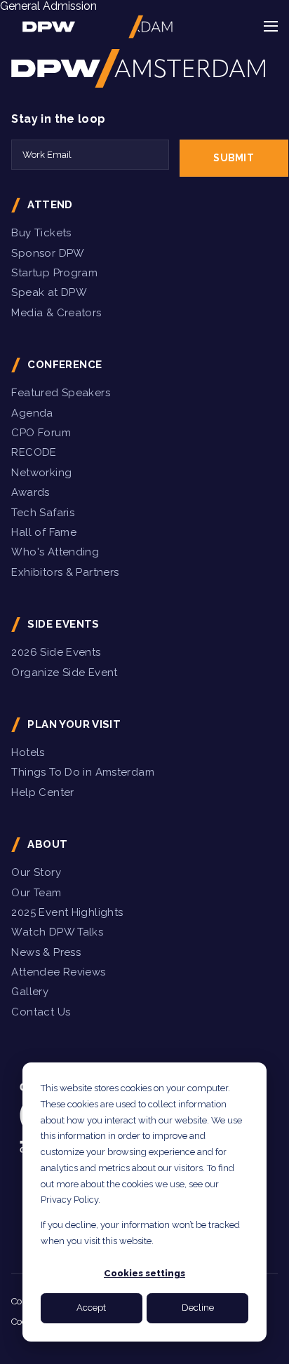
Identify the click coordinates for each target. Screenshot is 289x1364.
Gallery (29, 991)
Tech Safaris (42, 512)
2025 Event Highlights (67, 912)
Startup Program (54, 272)
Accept (91, 1307)
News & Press (46, 952)
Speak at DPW (49, 292)
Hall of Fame (43, 532)
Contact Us (40, 1012)
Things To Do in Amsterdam (82, 772)
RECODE (33, 452)
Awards (30, 492)
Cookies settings (144, 1273)
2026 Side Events (55, 652)
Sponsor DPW (47, 253)
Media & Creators (56, 312)
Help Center (42, 792)
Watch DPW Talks (57, 932)
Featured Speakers (60, 392)
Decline (198, 1307)
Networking (41, 472)
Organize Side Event (64, 672)
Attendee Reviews (58, 972)
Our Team (36, 892)
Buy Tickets (41, 233)
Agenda (32, 413)
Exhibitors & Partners (65, 572)
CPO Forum (40, 432)
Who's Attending (55, 552)
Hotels (27, 752)
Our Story (35, 872)
